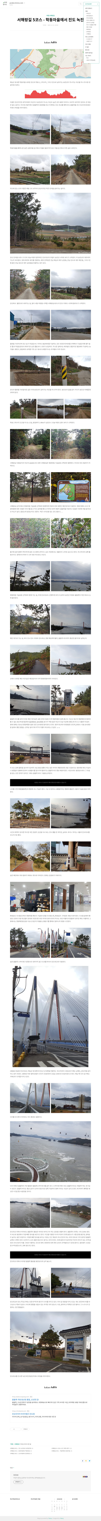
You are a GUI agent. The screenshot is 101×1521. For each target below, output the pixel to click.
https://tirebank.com (19, 1411)
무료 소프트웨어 (89, 37)
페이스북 (82, 1460)
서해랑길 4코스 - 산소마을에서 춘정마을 (20, 1453)
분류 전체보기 (88, 8)
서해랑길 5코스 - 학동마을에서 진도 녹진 (50, 20)
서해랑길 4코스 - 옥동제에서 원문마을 (60, 1451)
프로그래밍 (88, 44)
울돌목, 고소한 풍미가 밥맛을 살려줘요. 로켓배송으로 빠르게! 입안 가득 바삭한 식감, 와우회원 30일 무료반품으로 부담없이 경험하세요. (49, 1404)
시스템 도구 (89, 39)
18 (57, 1508)
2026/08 (59, 1499)
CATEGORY (88, 4)
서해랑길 (88, 34)
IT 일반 (87, 47)
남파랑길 (88, 31)
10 (54, 1506)
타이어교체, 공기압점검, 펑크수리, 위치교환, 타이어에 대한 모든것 (34, 1417)
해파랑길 (88, 29)
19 (59, 1508)
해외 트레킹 (89, 27)
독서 (87, 58)
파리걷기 (88, 13)
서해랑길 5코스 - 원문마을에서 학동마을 (20, 1451)
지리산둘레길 (89, 18)
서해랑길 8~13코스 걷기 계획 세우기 (60, 1448)
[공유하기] (16, 1429)
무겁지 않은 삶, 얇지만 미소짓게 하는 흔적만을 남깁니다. (29, 1478)
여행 (86, 11)
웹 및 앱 (87, 50)
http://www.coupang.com (20, 1397)
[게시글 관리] (18, 1429)
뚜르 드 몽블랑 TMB (91, 25)
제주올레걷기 (89, 15)
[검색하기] (81, 4)
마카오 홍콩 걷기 (90, 20)
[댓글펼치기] (13, 1468)
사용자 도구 (89, 41)
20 (61, 1508)
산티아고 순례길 (90, 22)
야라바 (15, 1475)
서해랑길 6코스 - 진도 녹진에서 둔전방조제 (20, 1448)
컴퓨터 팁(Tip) (89, 53)
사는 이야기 (88, 55)
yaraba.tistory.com (16, 3)
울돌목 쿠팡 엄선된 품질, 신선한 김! (25, 1400)
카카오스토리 (86, 1460)
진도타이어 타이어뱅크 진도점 (23, 1414)
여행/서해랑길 (50, 15)
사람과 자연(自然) (90, 60)
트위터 (89, 1460)
